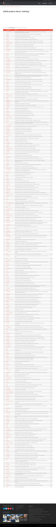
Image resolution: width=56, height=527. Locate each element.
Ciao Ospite (45, 0)
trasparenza (8, 6)
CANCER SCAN (8, 359)
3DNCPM (7, 46)
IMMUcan (7, 397)
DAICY (7, 427)
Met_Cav (7, 440)
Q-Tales (7, 75)
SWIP (7, 425)
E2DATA (7, 263)
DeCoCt (7, 366)
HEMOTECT (8, 115)
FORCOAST (8, 450)
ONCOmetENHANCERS (9, 202)
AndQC (7, 361)
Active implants (8, 49)
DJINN (7, 486)
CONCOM (7, 153)
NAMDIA (7, 120)
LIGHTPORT (8, 343)
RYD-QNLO (8, 280)
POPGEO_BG (8, 418)
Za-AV (7, 285)
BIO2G (7, 368)
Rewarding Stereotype (9, 401)
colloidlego (7, 146)
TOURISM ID (8, 111)
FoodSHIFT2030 (8, 435)
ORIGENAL (7, 437)
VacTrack (7, 480)
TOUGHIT (7, 278)
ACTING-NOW (8, 189)
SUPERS (7, 289)
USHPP (7, 483)
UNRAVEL (7, 319)
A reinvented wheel (9, 148)
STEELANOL (8, 51)
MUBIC (7, 249)
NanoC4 (7, 254)
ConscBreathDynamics (9, 391)
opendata (40, 525)
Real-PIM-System (9, 260)
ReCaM (7, 91)
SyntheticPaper (8, 369)
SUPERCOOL (8, 341)
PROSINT (7, 113)
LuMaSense (8, 34)
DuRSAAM (7, 338)
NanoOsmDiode (8, 251)
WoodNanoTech (8, 225)
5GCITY (7, 228)
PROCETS (7, 99)
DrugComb (7, 220)
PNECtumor (8, 297)
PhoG (7, 331)
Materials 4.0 (8, 473)
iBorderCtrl (8, 141)
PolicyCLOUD (8, 455)
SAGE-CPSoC (8, 129)
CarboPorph (8, 387)
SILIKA (7, 158)
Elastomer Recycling (9, 42)
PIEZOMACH (8, 143)
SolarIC (7, 405)
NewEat (7, 84)
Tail (6, 197)
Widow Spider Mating (9, 392)
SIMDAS (7, 233)
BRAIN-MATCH (8, 396)
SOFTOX (7, 185)
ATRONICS (7, 471)
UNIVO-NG (8, 314)
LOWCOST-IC (8, 379)
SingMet (7, 47)
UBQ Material (8, 345)
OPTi (7, 77)
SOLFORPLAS (8, 389)
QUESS (7, 118)
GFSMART (7, 295)
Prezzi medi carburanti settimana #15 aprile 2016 (36, 510)
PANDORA (7, 282)
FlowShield (7, 321)
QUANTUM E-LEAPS (9, 442)
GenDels (7, 394)
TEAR (7, 444)
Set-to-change (8, 327)
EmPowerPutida (8, 31)
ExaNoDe (7, 86)
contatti (51, 525)
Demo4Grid (8, 184)
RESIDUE (7, 479)
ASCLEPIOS (8, 346)
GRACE (7, 374)
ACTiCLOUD (8, 172)
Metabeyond (8, 294)
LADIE (7, 386)
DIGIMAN (7, 182)
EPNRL (7, 273)
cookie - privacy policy (46, 525)
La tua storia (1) (50, 0)
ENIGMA (7, 283)
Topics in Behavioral (9, 312)
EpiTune (7, 355)
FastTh (7, 57)
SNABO (7, 187)
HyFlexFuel (8, 246)
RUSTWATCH (8, 306)
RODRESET (8, 420)
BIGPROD (7, 453)
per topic (16, 6)
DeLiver (7, 317)
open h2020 (12, 6)
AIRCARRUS (8, 408)
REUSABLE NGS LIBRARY (8, 101)
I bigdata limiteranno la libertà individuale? (35, 513)
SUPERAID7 (8, 106)
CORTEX (7, 226)
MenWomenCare (8, 79)
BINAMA (7, 192)
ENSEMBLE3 (8, 235)
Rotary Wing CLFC (9, 60)
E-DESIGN (7, 309)
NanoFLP (7, 261)
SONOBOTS (8, 447)
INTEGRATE (8, 372)
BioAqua (7, 82)
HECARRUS (8, 422)
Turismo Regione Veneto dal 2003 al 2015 (34, 518)
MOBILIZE (7, 357)
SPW (7, 350)
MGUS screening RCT (9, 194)
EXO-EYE (7, 212)
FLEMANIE (7, 316)
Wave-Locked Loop (9, 208)
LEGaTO (7, 266)
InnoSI (7, 39)
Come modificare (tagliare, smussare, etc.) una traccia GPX (37, 516)
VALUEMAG (8, 217)
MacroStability (8, 205)
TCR (6, 155)
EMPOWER (8, 353)
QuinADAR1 (8, 416)
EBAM (7, 175)
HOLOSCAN (8, 41)
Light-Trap (7, 67)
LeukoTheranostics (9, 95)
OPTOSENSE (8, 288)
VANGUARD (8, 456)
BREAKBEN (8, 105)
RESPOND (7, 248)
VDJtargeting (8, 244)
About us (50, 3)
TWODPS (7, 302)
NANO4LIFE (8, 445)
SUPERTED (8, 311)
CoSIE (7, 258)
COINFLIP (7, 325)
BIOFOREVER (8, 156)
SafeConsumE (8, 222)
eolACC (7, 348)
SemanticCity (8, 333)
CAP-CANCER (8, 126)
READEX (7, 89)
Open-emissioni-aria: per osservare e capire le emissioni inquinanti (38, 511)
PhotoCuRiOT (8, 291)
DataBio (7, 179)
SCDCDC (7, 53)
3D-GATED (8, 69)
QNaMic (7, 166)
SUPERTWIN (8, 103)
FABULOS (7, 265)
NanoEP (7, 458)
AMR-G (7, 363)
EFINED (7, 241)
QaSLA (7, 477)
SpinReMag (8, 131)
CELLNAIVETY (8, 255)
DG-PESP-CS (8, 151)
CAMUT (7, 97)
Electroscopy (8, 485)
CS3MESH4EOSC (8, 430)
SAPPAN (7, 399)
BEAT (7, 275)
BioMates (7, 162)
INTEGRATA (8, 336)
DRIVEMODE (8, 239)
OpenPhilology (8, 231)
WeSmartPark (8, 72)
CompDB (7, 196)
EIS (6, 460)
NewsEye (7, 307)
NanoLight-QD (8, 475)
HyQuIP (7, 199)
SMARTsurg (8, 180)
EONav (7, 108)
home (39, 3)
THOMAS (7, 160)
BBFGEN (7, 55)
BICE (7, 384)
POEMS (7, 375)
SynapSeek (7, 411)
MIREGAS (7, 37)
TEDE (7, 207)
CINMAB (7, 164)
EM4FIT (7, 449)
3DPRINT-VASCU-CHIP (9, 299)
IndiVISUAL (7, 210)
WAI (6, 270)
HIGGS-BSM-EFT (8, 70)
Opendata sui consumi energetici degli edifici (35, 519)
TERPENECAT (8, 169)
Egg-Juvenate (8, 44)
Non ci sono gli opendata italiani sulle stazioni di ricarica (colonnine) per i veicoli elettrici (40, 515)
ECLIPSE (7, 382)
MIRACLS (7, 138)
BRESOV (7, 304)
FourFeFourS (8, 62)
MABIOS (7, 423)
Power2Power (8, 413)
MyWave (7, 432)
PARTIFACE (8, 464)
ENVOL (7, 466)
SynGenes (7, 128)
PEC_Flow (7, 469)
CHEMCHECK (8, 150)
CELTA (7, 136)
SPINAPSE (7, 364)
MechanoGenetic (8, 377)
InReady (7, 433)
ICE (6, 201)
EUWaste (7, 133)
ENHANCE (7, 340)
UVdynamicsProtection (9, 215)
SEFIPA (7, 110)
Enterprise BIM (8, 268)
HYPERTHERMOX (9, 124)
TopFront (7, 81)
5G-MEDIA (7, 230)
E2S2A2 (7, 177)
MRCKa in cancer (8, 134)
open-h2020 (44, 3)
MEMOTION (8, 65)
